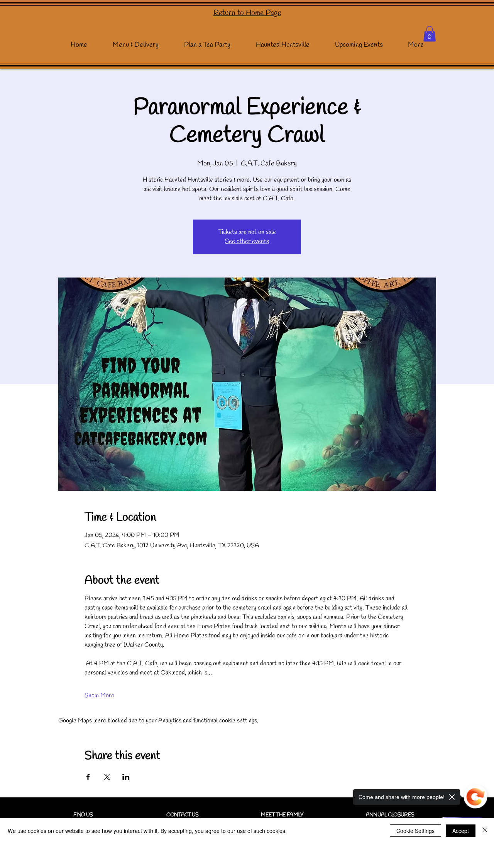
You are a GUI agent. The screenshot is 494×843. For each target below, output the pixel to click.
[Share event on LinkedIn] (126, 777)
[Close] (484, 830)
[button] (429, 34)
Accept (460, 830)
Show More (99, 695)
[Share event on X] (107, 777)
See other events (247, 241)
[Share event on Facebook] (88, 777)
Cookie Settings (415, 830)
